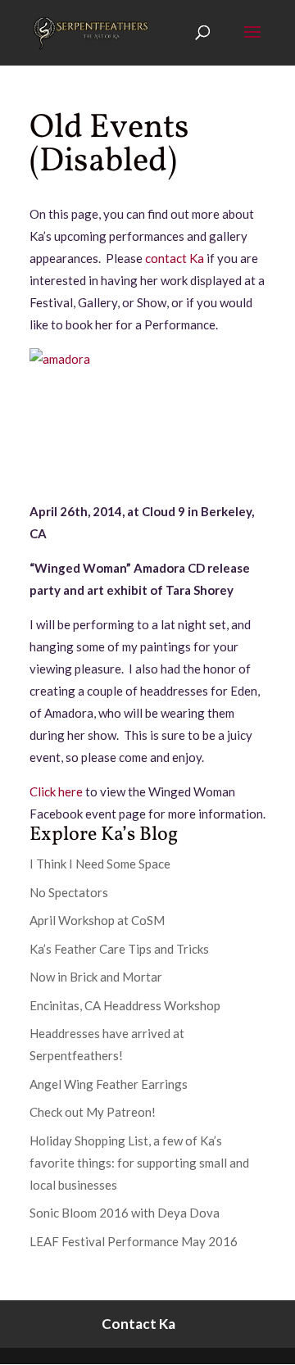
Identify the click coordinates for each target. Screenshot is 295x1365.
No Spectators (69, 892)
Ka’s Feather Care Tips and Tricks (119, 948)
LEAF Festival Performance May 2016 (134, 1241)
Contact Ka (138, 1323)
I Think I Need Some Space (100, 863)
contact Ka (174, 258)
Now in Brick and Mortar (96, 976)
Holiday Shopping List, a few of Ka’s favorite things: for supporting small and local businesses (139, 1162)
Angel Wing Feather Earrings (109, 1084)
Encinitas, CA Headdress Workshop (125, 1005)
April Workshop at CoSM (97, 920)
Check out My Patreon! (93, 1111)
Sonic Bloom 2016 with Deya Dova (125, 1212)
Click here (56, 791)
